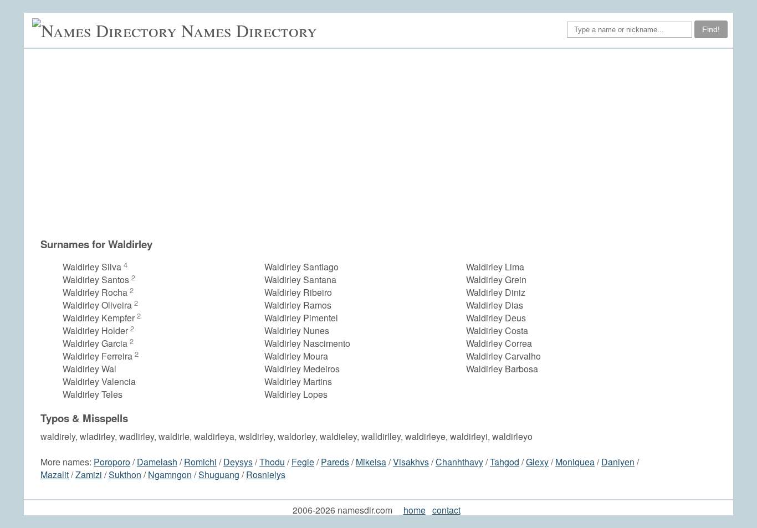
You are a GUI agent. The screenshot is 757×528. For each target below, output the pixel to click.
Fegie (302, 461)
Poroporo (112, 461)
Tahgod (504, 461)
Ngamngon (170, 474)
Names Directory (249, 30)
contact (446, 510)
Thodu (272, 461)
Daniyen (618, 461)
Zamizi (88, 474)
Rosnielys (265, 474)
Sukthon (125, 474)
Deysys (238, 461)
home (414, 510)
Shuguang (218, 474)
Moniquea (575, 461)
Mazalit (54, 474)
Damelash (157, 461)
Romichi (200, 461)
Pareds (335, 461)
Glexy (537, 461)
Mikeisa (371, 461)
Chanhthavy (459, 461)
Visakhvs (411, 461)
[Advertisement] (384, 143)
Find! (711, 29)
